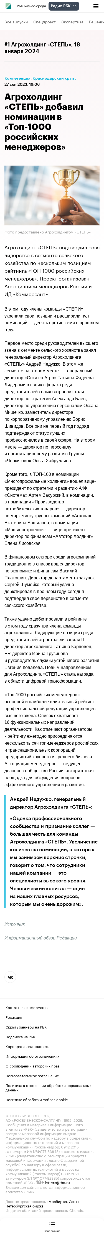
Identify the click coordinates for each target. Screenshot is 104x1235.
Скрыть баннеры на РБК (26, 1026)
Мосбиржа (58, 1201)
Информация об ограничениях (32, 1056)
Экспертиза (72, 21)
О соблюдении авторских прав (33, 1065)
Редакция (14, 1017)
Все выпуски (16, 21)
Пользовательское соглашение (32, 1075)
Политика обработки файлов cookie (37, 1099)
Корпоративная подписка (28, 1046)
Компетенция (17, 78)
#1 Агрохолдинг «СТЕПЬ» (37, 45)
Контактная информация (27, 1007)
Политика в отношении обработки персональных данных (49, 1087)
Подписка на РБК (20, 1036)
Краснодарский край (53, 78)
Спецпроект (44, 21)
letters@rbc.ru (57, 1182)
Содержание (52, 1230)
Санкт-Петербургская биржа (43, 1203)
